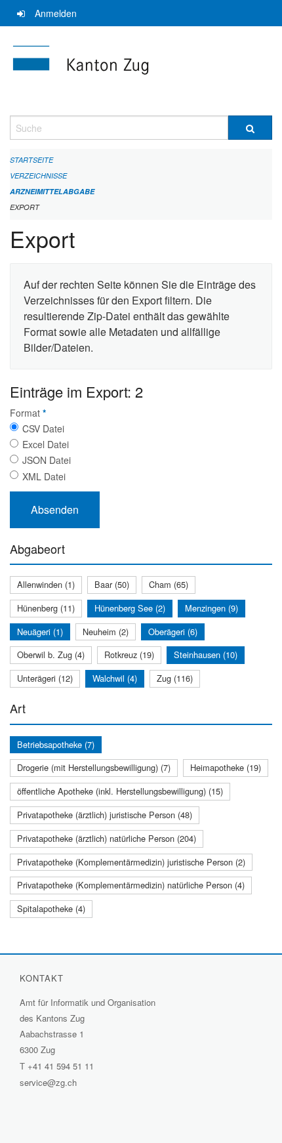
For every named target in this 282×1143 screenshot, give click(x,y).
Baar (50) (111, 584)
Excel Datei (45, 444)
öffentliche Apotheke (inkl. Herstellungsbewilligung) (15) (120, 791)
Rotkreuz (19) (129, 654)
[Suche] (250, 127)
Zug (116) (175, 678)
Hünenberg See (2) (129, 608)
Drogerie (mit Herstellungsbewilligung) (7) (94, 767)
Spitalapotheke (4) (51, 908)
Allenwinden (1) (46, 584)
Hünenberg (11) (46, 608)
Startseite (31, 160)
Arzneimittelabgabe (52, 191)
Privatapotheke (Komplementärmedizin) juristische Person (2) (131, 862)
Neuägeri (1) (40, 631)
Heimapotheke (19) (225, 767)
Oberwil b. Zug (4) (51, 654)
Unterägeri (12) (45, 678)
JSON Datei (46, 460)
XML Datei (44, 476)
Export (24, 207)
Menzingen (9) (211, 608)
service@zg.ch (48, 1082)
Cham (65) (168, 584)
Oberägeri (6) (172, 631)
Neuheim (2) (106, 631)
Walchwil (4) (114, 678)
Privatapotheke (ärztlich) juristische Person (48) (104, 814)
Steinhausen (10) (205, 654)
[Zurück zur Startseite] (141, 71)
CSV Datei (43, 428)
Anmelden (56, 13)
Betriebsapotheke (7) (55, 744)
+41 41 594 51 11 (61, 1066)
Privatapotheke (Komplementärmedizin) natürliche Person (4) (131, 885)
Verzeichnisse (38, 175)
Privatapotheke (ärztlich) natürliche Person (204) (106, 838)
